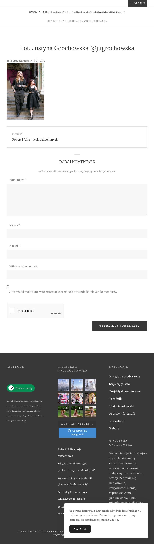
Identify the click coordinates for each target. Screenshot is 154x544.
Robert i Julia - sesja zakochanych (97, 11)
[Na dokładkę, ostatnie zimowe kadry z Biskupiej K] (63, 385)
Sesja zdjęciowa (54, 11)
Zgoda (80, 528)
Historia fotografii (121, 406)
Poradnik (115, 399)
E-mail (14, 246)
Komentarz (17, 180)
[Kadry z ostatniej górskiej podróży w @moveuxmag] (90, 385)
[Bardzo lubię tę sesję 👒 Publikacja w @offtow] (90, 411)
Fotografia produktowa (124, 376)
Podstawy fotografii (122, 414)
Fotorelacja (116, 421)
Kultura (114, 428)
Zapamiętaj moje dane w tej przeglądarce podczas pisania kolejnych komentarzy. (63, 292)
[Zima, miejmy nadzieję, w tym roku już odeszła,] (77, 385)
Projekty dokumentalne (125, 391)
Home (33, 11)
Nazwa (14, 225)
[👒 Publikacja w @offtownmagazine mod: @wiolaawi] (63, 411)
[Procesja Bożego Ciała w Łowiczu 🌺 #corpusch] (63, 398)
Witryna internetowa (23, 266)
